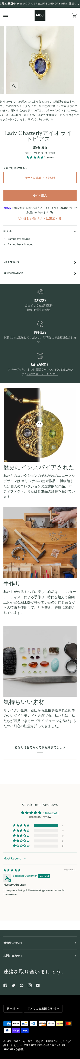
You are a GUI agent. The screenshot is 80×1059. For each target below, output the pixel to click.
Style (7, 231)
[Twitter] (13, 985)
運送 (30, 1041)
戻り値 (39, 1041)
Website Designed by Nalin (44, 1045)
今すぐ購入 (40, 195)
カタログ (65, 1041)
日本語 (11, 1008)
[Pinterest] (21, 985)
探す (6, 1045)
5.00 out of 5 (51, 813)
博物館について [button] (13, 942)
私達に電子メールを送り (42, 374)
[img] (12, 870)
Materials (11, 262)
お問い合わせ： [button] (13, 955)
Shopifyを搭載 (13, 1049)
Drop (27, 238)
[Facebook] (5, 985)
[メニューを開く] (9, 15)
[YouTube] (38, 985)
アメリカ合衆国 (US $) (42, 1008)
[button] (35, 157)
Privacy (52, 1041)
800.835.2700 (64, 369)
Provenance (13, 273)
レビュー (16, 1045)
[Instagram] (30, 985)
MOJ (10, 1041)
